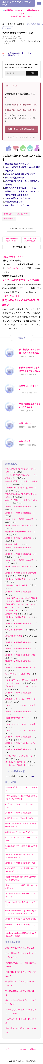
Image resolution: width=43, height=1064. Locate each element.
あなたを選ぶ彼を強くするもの (18, 198)
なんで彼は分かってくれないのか (17, 674)
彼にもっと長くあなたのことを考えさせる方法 (21, 838)
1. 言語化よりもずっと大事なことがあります (21, 847)
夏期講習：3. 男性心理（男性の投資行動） (21, 573)
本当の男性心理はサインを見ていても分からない (21, 788)
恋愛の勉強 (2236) (22, 214)
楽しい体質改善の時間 (14, 178)
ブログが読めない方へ (14, 202)
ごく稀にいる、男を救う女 (15, 762)
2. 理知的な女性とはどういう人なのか (19, 488)
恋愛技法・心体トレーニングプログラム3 (20, 699)
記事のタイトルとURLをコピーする (21, 229)
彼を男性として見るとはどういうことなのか (21, 926)
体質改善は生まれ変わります (17, 164)
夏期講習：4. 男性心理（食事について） (20, 655)
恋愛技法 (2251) (9, 219)
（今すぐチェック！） (12, 296)
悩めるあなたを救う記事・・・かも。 (21, 188)
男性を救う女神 (11, 544)
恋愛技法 (8, 28)
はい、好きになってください (17, 205)
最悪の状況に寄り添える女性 (16, 585)
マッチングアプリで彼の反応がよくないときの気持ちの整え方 (21, 855)
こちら (31, 776)
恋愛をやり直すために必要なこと (19, 948)
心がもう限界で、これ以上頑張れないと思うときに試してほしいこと (21, 869)
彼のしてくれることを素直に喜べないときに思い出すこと (21, 886)
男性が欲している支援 (13, 636)
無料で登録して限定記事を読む (21, 129)
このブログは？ (22, 1049)
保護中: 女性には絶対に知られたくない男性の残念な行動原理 (20, 934)
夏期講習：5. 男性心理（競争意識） (18, 506)
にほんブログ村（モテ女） (13, 257)
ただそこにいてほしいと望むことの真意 (20, 705)
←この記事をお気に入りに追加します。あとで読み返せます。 (20, 54)
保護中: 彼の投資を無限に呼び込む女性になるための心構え (20, 878)
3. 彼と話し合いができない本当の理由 (19, 818)
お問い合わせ (14, 268)
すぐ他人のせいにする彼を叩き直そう (19, 756)
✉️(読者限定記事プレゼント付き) (21, 13)
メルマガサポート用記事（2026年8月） (20, 519)
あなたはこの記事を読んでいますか (20, 174)
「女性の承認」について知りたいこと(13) (21, 686)
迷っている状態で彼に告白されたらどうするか (21, 903)
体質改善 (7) (8, 214)
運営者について (36, 1049)
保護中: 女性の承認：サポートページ (19, 525)
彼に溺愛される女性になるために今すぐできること (21, 895)
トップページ (9, 1049)
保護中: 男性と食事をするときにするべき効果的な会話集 (20, 825)
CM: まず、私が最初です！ (15, 630)
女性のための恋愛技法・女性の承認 (20, 280)
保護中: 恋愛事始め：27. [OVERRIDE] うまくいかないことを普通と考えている (21, 912)
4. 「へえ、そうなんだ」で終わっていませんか (21, 805)
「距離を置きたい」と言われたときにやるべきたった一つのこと (21, 797)
